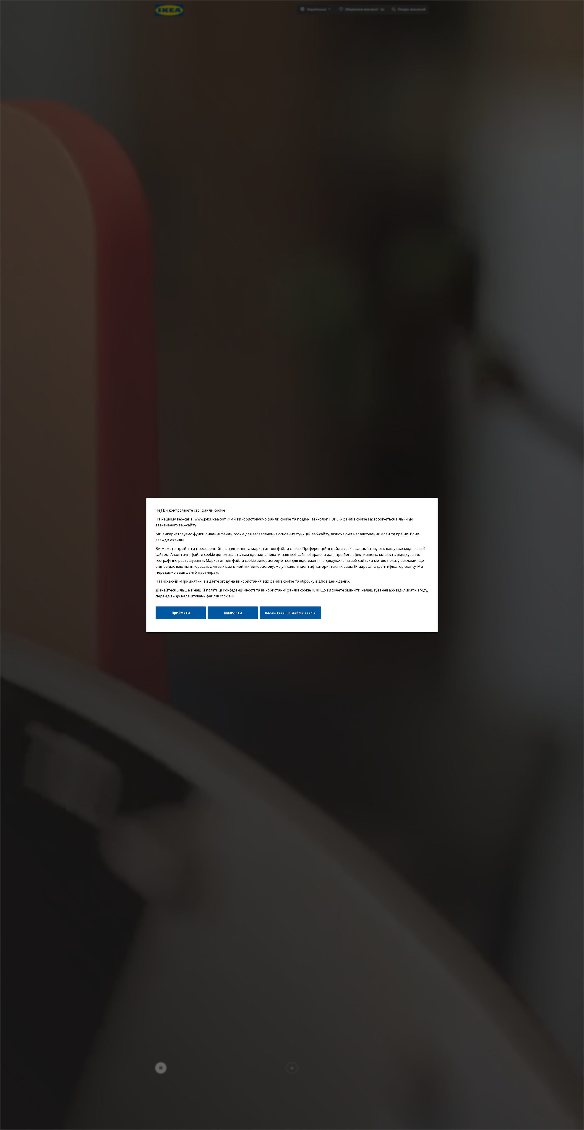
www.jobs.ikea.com (210, 519)
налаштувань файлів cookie (206, 596)
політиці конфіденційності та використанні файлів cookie (258, 590)
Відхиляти (233, 612)
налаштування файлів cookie (290, 612)
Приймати (181, 612)
